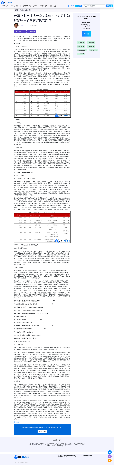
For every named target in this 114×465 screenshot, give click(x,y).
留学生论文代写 (33, 6)
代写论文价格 (5, 6)
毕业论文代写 (91, 46)
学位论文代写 (80, 54)
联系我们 (27, 463)
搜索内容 (109, 6)
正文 (30, 10)
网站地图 (17, 463)
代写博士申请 (91, 42)
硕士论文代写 (14, 6)
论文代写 (29, 427)
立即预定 (86, 34)
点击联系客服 (42, 431)
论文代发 (67, 444)
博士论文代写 (24, 6)
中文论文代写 (93, 50)
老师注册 (71, 6)
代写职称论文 (43, 6)
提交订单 (78, 6)
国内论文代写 (80, 46)
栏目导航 (22, 463)
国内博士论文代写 (81, 50)
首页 (16, 10)
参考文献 (16, 422)
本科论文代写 (52, 6)
